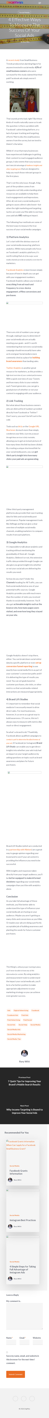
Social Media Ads (13, 1029)
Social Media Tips (14, 1039)
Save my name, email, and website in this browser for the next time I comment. (22, 1359)
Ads (8, 1010)
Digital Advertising (21, 1010)
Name (9, 1338)
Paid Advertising (13, 1020)
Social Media (24, 12)
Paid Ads (25, 1015)
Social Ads (11, 1025)
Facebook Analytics (15, 270)
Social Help (23, 1025)
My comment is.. (13, 1301)
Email (23, 1338)
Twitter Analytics (14, 368)
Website (37, 1338)
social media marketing (16, 1034)
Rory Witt (26, 42)
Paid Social (27, 1020)
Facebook (35, 1010)
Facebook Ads (12, 1015)
